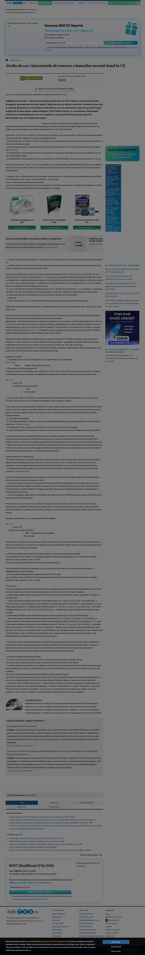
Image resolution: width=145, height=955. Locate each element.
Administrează (116, 947)
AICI (89, 947)
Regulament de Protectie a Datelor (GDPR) (54, 941)
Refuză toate (116, 951)
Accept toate (116, 942)
